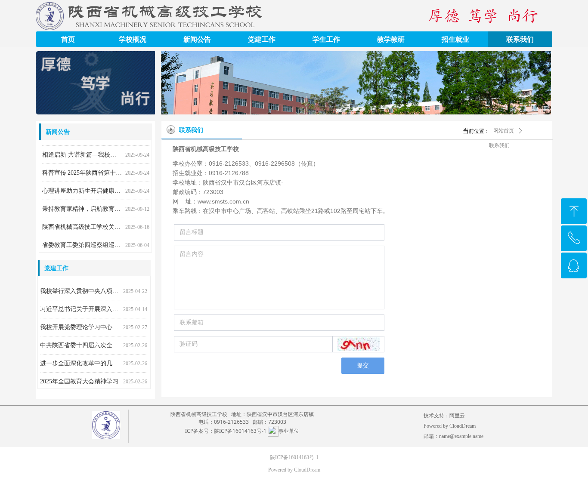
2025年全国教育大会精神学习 (79, 379)
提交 (363, 365)
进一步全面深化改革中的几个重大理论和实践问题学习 (80, 361)
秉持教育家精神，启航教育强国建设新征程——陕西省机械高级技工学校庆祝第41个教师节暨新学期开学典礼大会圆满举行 (82, 207)
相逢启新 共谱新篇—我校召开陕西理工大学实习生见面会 (82, 153)
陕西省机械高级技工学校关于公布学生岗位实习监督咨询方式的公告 (82, 225)
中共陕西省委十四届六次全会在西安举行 (80, 343)
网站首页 (503, 131)
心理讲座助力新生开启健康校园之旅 (82, 189)
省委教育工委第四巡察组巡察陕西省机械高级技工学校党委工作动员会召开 (82, 243)
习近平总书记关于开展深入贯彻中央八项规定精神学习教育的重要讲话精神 (80, 307)
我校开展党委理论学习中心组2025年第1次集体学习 (80, 325)
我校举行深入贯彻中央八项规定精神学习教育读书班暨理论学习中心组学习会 (80, 289)
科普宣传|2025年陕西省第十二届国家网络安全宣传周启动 (82, 171)
